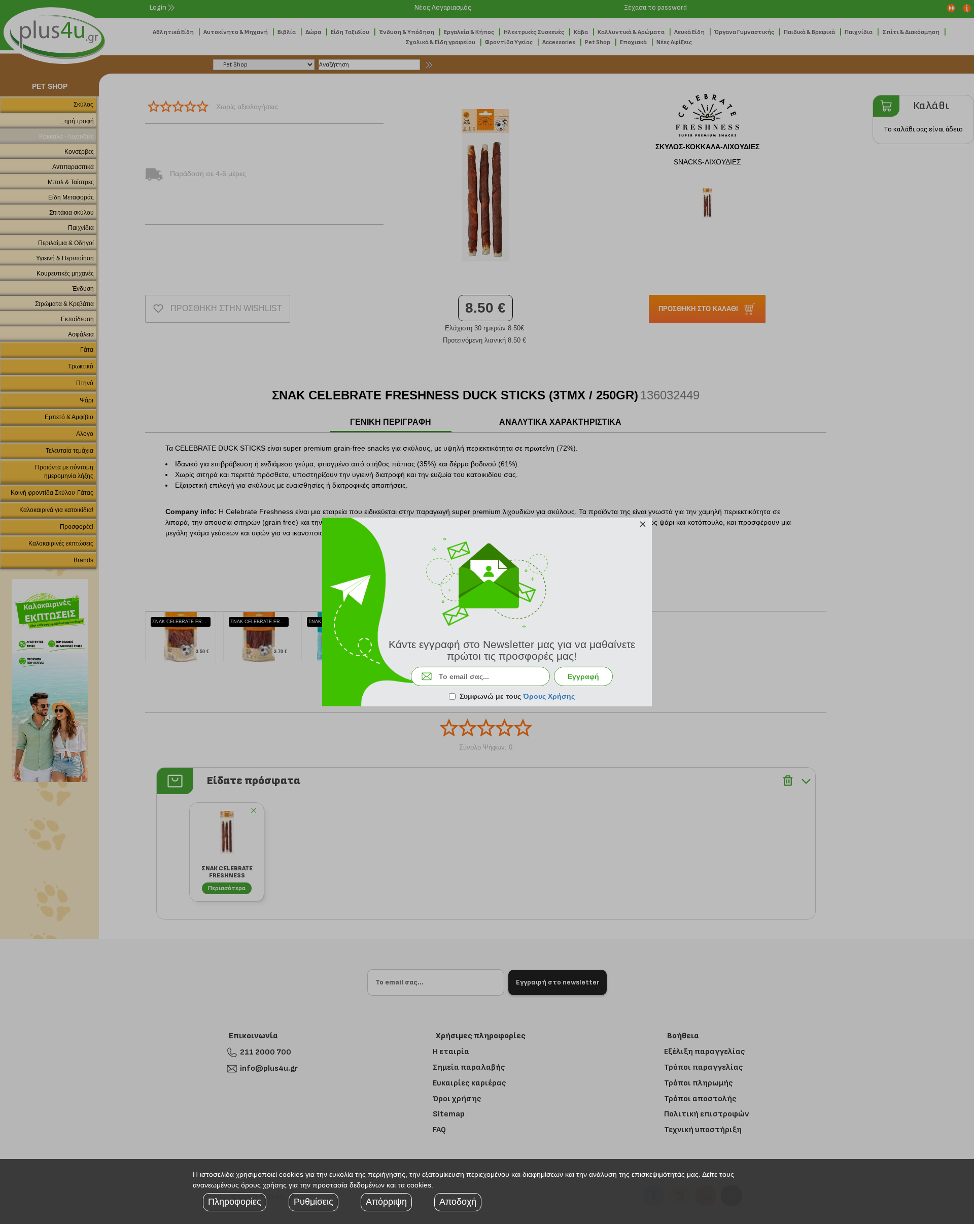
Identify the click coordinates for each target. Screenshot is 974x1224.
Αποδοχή (457, 1202)
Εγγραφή (583, 676)
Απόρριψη (386, 1202)
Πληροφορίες (234, 1202)
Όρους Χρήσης (549, 696)
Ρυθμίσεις (313, 1202)
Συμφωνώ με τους (517, 696)
